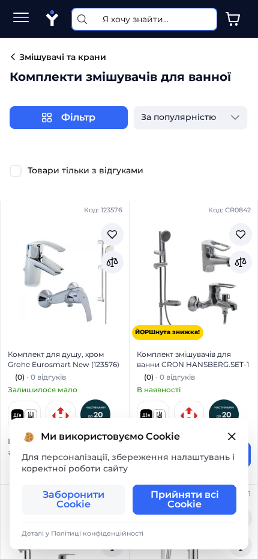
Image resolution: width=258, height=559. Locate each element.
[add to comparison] (112, 262)
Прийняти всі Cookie (185, 499)
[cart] (232, 19)
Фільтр (78, 117)
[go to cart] (232, 19)
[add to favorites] (112, 234)
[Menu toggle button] (21, 19)
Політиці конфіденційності (97, 533)
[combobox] (178, 117)
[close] (231, 437)
